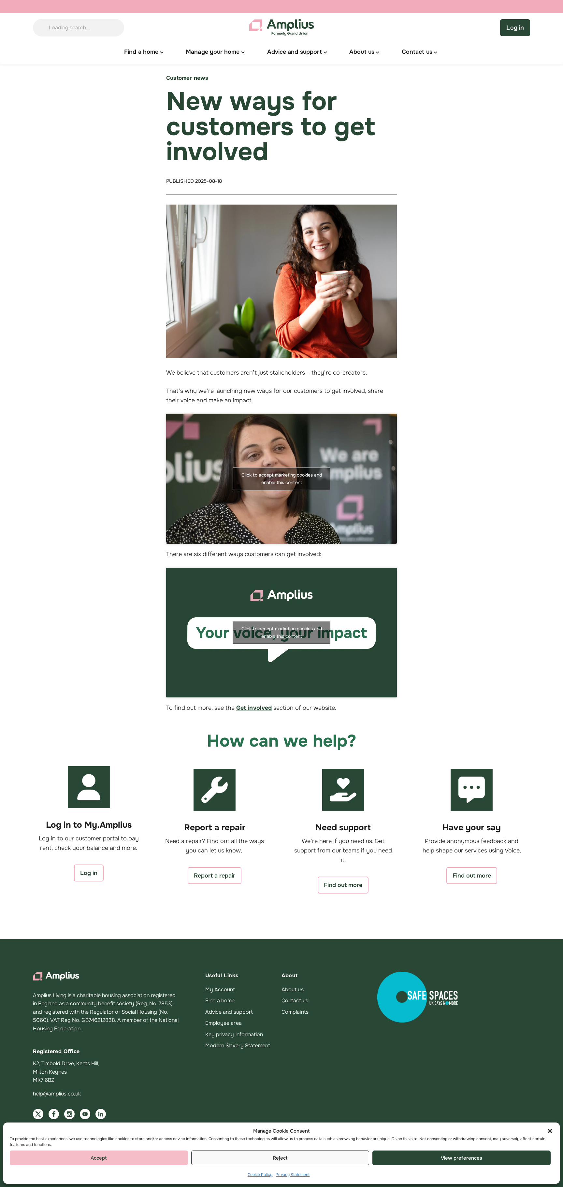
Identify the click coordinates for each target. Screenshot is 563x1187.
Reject (280, 1158)
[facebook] (54, 1114)
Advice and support (229, 1011)
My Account (220, 989)
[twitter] (38, 1114)
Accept (99, 1158)
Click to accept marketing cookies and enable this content (281, 478)
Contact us (295, 1000)
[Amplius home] (281, 27)
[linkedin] (100, 1114)
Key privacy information (234, 1034)
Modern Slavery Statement (237, 1045)
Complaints (295, 1011)
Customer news (187, 78)
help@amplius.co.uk (57, 1093)
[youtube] (85, 1114)
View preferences (461, 1158)
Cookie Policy (260, 1174)
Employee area (223, 1023)
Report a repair (214, 875)
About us (293, 989)
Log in (515, 27)
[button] (550, 1131)
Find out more (343, 885)
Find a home (220, 1000)
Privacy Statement (293, 1174)
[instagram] (69, 1114)
